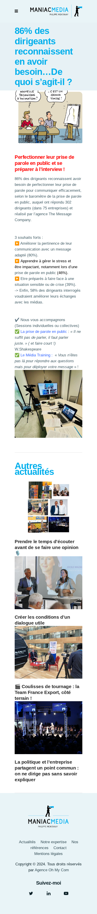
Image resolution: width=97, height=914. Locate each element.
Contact (60, 848)
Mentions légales (48, 854)
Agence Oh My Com (52, 870)
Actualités (27, 842)
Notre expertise (54, 842)
